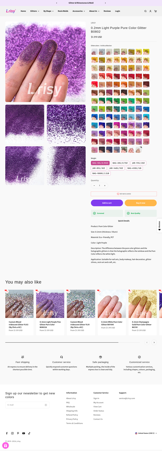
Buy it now (140, 203)
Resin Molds (63, 11)
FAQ (68, 402)
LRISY (93, 23)
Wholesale (70, 407)
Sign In (96, 398)
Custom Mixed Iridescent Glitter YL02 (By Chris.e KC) (18, 324)
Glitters (33, 11)
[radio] (94, 51)
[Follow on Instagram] (12, 433)
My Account (98, 402)
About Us (93, 11)
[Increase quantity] (105, 185)
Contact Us (98, 419)
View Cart (97, 407)
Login (117, 11)
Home (23, 11)
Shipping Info (72, 411)
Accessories (78, 11)
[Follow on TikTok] (29, 433)
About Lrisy (71, 398)
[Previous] (56, 3)
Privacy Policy (72, 419)
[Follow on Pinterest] (18, 433)
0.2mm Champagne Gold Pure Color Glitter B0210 (141, 324)
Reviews (107, 11)
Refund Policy (72, 415)
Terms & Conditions (74, 423)
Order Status (98, 411)
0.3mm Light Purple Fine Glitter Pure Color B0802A (50, 324)
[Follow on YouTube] (23, 433)
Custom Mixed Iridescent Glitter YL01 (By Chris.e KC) (80, 324)
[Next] (105, 3)
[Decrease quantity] (94, 185)
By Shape (47, 11)
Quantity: (95, 180)
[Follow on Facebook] (6, 433)
